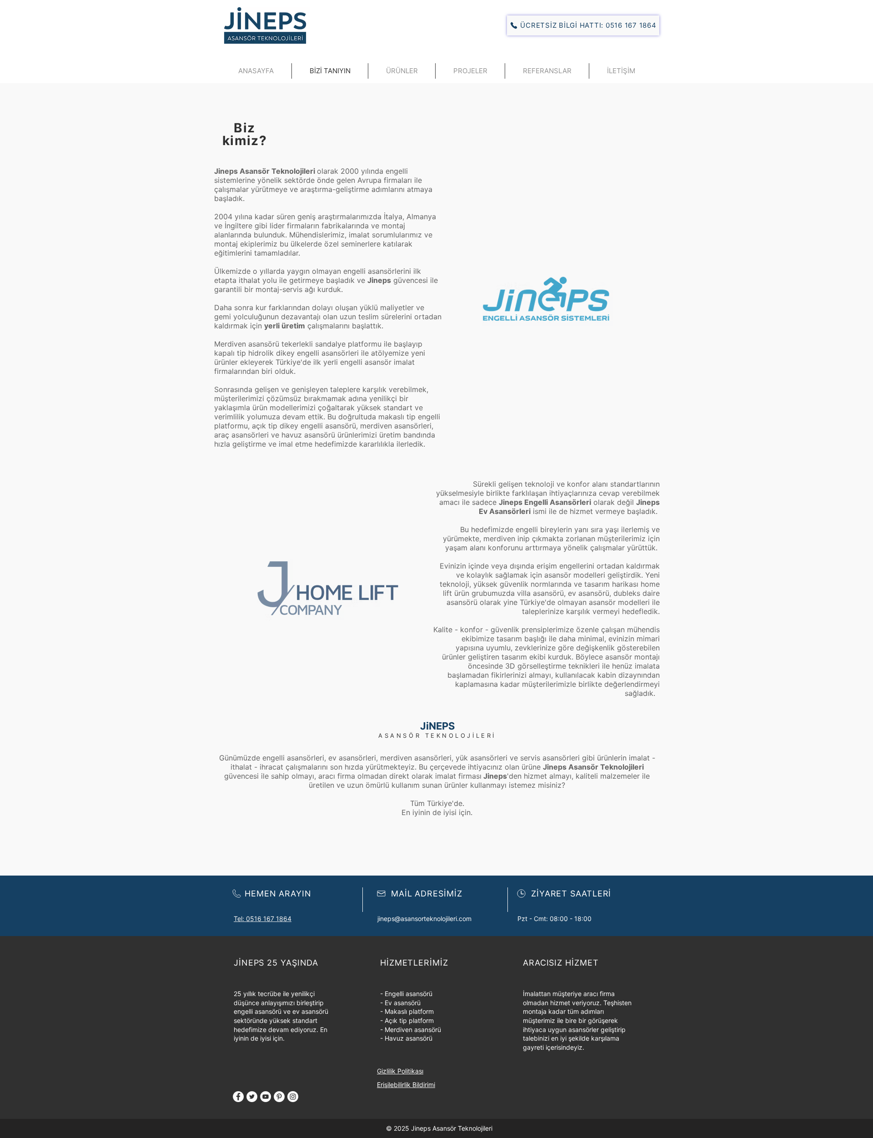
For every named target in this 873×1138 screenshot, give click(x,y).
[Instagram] (292, 1096)
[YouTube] (265, 1096)
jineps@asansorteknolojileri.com (424, 918)
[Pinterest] (279, 1096)
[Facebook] (238, 1096)
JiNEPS (437, 726)
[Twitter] (251, 1096)
